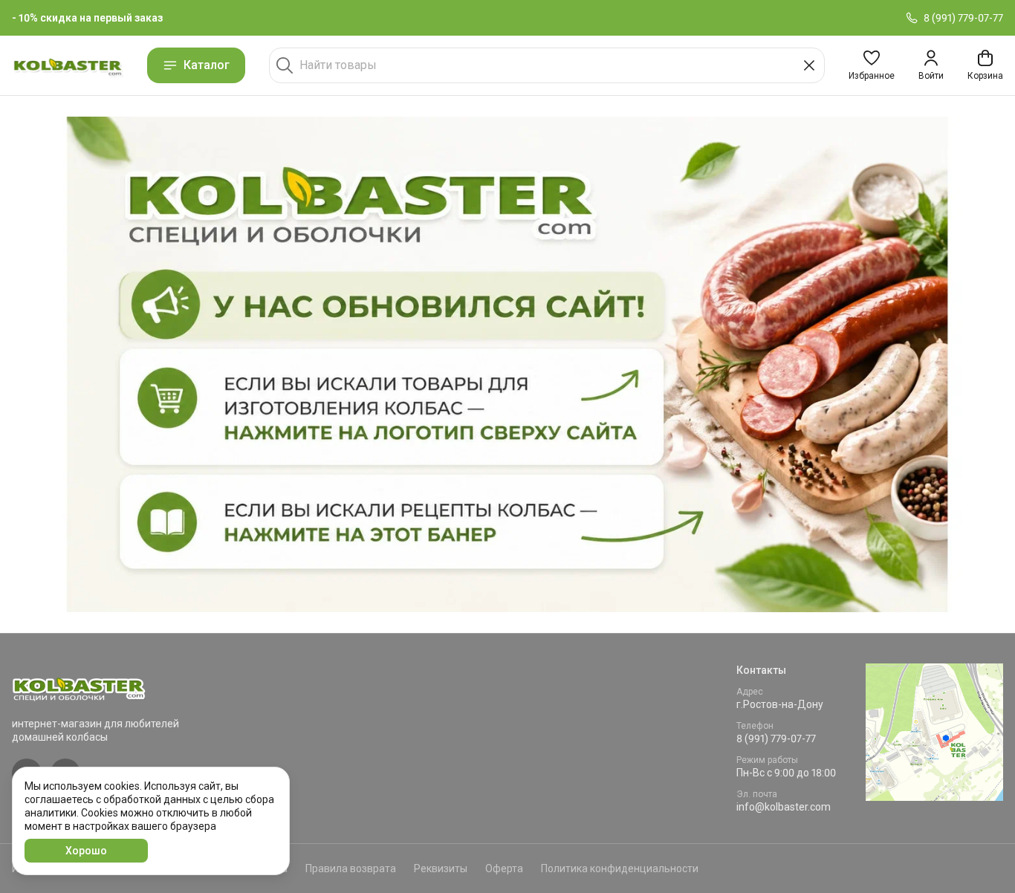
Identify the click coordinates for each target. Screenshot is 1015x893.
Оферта (504, 868)
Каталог (207, 65)
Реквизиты (440, 868)
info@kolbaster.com (783, 807)
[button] (872, 65)
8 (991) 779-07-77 (776, 738)
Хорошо (86, 851)
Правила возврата (350, 868)
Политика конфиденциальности (619, 868)
